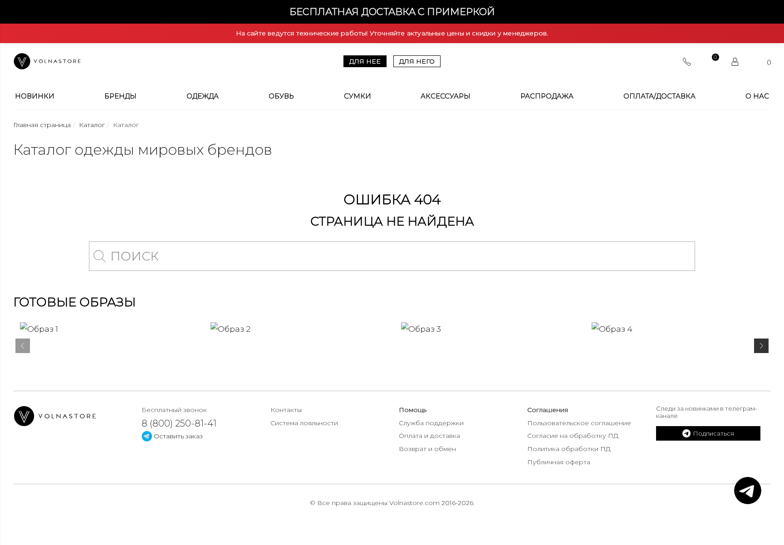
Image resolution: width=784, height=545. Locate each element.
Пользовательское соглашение (579, 423)
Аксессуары (445, 96)
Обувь (281, 96)
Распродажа (546, 96)
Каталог (92, 125)
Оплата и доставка (429, 436)
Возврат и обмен (427, 449)
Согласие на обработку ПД (572, 436)
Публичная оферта (558, 462)
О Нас (757, 96)
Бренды (120, 96)
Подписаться (713, 433)
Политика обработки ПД (569, 449)
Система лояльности (304, 423)
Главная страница (42, 125)
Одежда (202, 96)
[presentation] (22, 348)
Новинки (34, 96)
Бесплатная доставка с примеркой (392, 11)
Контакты (286, 410)
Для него (417, 61)
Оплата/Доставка (659, 96)
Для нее (365, 61)
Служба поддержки (431, 423)
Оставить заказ (177, 436)
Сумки (357, 96)
